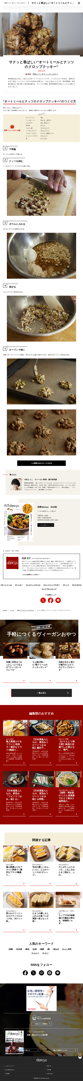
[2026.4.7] (41, 854)
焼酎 (11, 949)
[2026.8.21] (41, 728)
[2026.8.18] (41, 779)
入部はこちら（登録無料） (41, 1023)
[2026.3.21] (41, 900)
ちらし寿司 (66, 949)
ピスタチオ (77, 585)
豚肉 (27, 949)
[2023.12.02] (15, 651)
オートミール (6, 585)
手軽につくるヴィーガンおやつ (45, 74)
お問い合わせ (50, 1073)
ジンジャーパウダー (52, 585)
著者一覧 (49, 1066)
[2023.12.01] (41, 651)
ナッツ (66, 585)
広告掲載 (49, 1069)
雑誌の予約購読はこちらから (60, 1050)
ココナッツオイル (33, 585)
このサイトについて (10, 1066)
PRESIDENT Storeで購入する (22, 1050)
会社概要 (7, 1073)
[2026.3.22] (68, 854)
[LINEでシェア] (58, 600)
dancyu (5, 610)
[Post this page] (43, 600)
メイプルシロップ (49, 589)
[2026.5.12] (15, 900)
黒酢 (42, 949)
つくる (12, 610)
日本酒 (19, 949)
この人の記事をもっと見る (30, 574)
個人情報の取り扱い (10, 1069)
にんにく (35, 953)
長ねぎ (56, 949)
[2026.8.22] (68, 779)
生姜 (34, 949)
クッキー (19, 585)
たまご (45, 953)
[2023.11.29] (68, 651)
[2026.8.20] (15, 779)
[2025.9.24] (68, 900)
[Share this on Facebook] (50, 600)
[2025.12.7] (68, 728)
